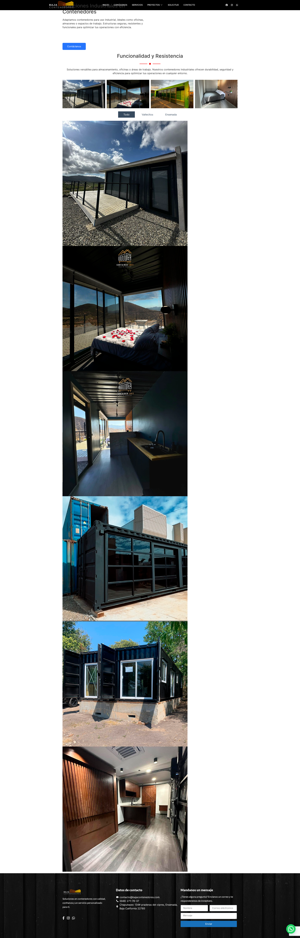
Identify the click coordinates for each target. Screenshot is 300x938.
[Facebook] (63, 918)
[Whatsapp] (237, 5)
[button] (291, 929)
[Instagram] (68, 918)
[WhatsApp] (73, 918)
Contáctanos (74, 46)
